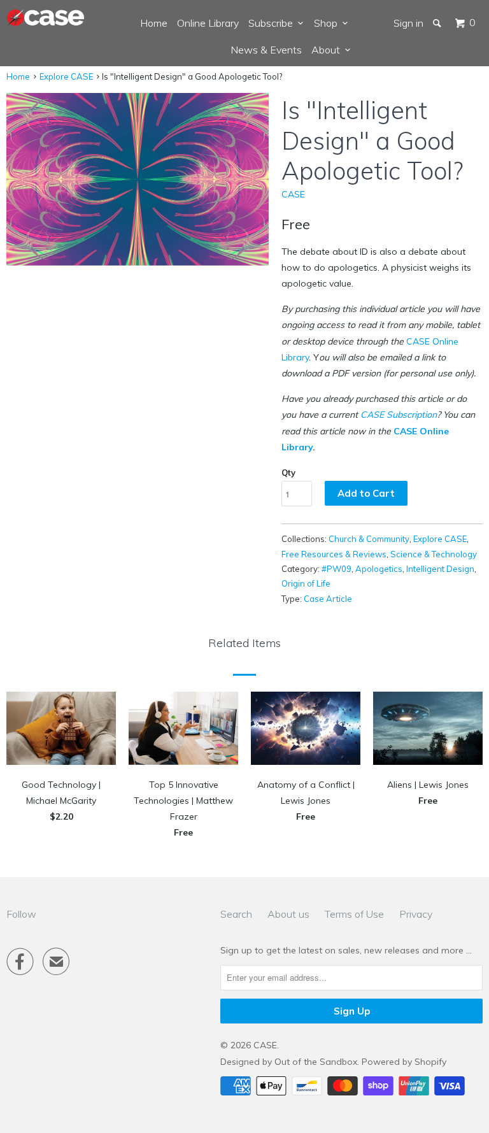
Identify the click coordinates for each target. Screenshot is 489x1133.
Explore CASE (66, 76)
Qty (288, 472)
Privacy (415, 914)
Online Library (208, 23)
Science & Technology (433, 554)
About (328, 49)
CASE (293, 194)
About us (288, 914)
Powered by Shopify (404, 1061)
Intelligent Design (440, 569)
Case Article (328, 599)
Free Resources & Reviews (333, 554)
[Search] (438, 22)
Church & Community (369, 539)
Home (153, 23)
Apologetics (378, 569)
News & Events (266, 49)
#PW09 (336, 569)
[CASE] (45, 18)
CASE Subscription (398, 414)
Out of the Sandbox (315, 1061)
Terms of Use (354, 914)
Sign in (408, 23)
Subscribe (273, 23)
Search (236, 914)
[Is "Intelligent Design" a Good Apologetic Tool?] (137, 179)
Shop (328, 23)
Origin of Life (305, 583)
